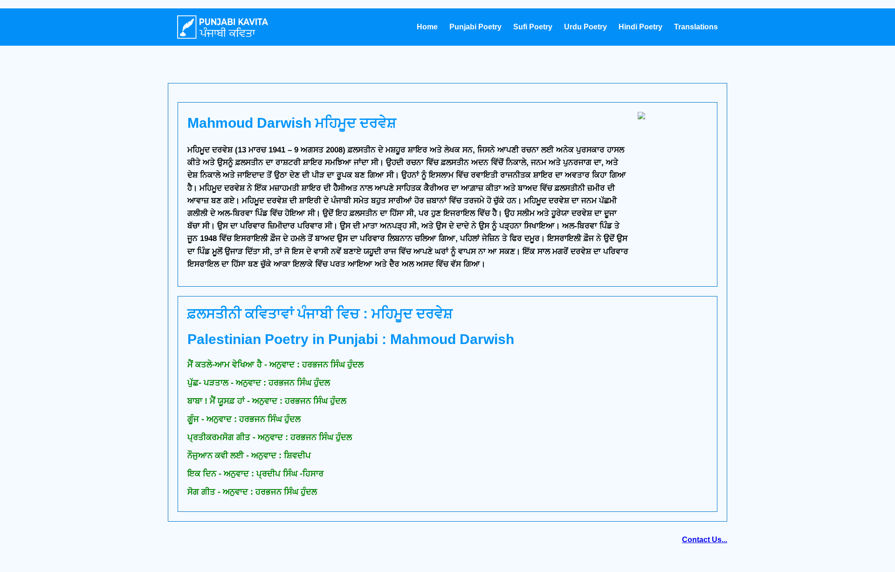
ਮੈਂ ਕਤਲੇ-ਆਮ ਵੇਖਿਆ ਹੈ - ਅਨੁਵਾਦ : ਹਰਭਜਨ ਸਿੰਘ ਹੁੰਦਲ (275, 364)
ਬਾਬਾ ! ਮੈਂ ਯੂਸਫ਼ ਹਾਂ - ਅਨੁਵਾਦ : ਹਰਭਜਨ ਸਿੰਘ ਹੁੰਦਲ (266, 401)
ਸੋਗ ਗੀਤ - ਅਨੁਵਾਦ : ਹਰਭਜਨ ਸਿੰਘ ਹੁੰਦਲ (252, 491)
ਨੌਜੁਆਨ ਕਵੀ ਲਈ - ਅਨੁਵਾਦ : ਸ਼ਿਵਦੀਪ (249, 455)
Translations (696, 27)
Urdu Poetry (585, 27)
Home (427, 27)
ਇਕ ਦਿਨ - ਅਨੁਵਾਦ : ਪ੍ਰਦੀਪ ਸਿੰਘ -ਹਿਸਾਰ (255, 473)
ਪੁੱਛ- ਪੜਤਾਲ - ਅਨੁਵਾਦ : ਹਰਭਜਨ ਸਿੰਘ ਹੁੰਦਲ (258, 382)
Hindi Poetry (640, 27)
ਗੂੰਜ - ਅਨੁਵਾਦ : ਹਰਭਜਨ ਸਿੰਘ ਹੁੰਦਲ (244, 419)
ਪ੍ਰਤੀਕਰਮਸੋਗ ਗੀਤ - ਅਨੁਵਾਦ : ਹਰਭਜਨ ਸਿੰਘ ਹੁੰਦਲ (269, 437)
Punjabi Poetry (475, 27)
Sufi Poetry (532, 27)
